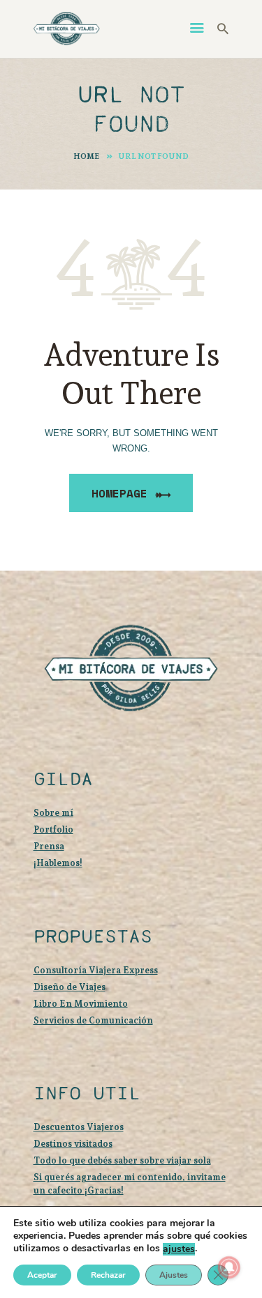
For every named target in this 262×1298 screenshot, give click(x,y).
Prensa (49, 846)
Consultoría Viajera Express (96, 970)
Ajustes (173, 1275)
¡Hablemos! (58, 863)
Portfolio (53, 829)
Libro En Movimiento (81, 1003)
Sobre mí (53, 813)
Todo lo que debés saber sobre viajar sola (122, 1160)
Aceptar (42, 1275)
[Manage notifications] (229, 1267)
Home (86, 156)
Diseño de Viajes (69, 987)
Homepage (119, 493)
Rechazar (108, 1275)
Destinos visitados (73, 1143)
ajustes (179, 1249)
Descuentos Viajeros (79, 1127)
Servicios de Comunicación (93, 1020)
